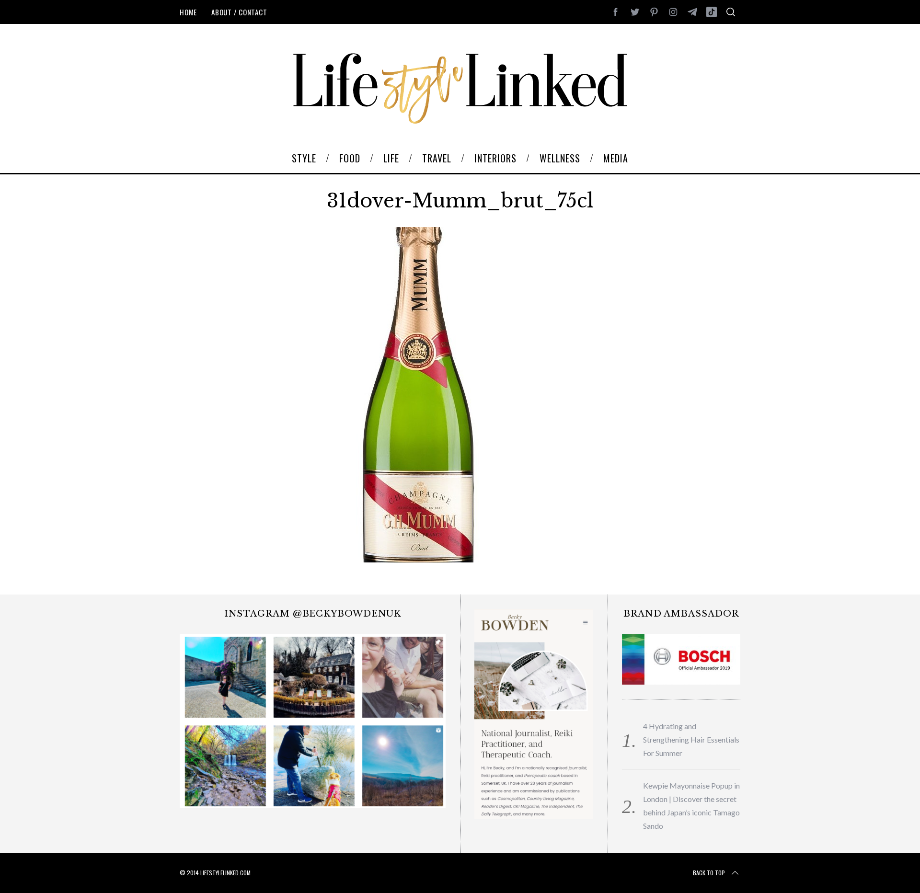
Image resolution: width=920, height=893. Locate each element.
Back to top (709, 873)
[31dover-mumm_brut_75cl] (419, 559)
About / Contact (239, 12)
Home (188, 12)
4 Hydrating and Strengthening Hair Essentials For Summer (691, 739)
